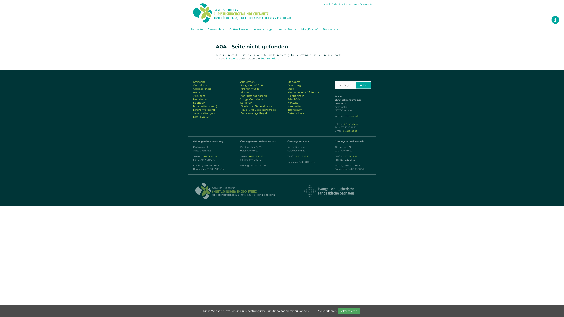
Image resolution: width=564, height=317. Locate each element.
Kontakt (327, 4)
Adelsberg (294, 85)
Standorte (329, 29)
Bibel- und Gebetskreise (256, 106)
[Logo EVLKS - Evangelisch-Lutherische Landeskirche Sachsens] (329, 191)
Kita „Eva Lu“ (309, 29)
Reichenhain (295, 95)
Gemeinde (214, 29)
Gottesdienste (238, 29)
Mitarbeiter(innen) (205, 106)
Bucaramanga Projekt (254, 113)
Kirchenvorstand (204, 109)
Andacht (198, 92)
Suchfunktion (269, 58)
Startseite (196, 29)
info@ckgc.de (350, 131)
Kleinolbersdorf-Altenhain (304, 92)
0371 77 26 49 (351, 124)
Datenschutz (366, 4)
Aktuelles (199, 95)
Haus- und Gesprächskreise (258, 109)
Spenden (343, 4)
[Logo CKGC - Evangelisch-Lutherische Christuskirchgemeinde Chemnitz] (235, 191)
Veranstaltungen (263, 29)
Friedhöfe (293, 99)
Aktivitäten (286, 29)
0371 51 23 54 (350, 156)
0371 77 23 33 (256, 156)
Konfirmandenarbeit (253, 95)
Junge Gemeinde (251, 99)
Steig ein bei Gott (251, 85)
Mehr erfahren (327, 310)
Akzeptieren (349, 310)
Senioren (246, 102)
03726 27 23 (302, 156)
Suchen (364, 85)
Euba (290, 88)
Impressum (353, 4)
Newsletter (200, 99)
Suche (335, 4)
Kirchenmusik (249, 88)
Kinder (244, 92)
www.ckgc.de (352, 116)
